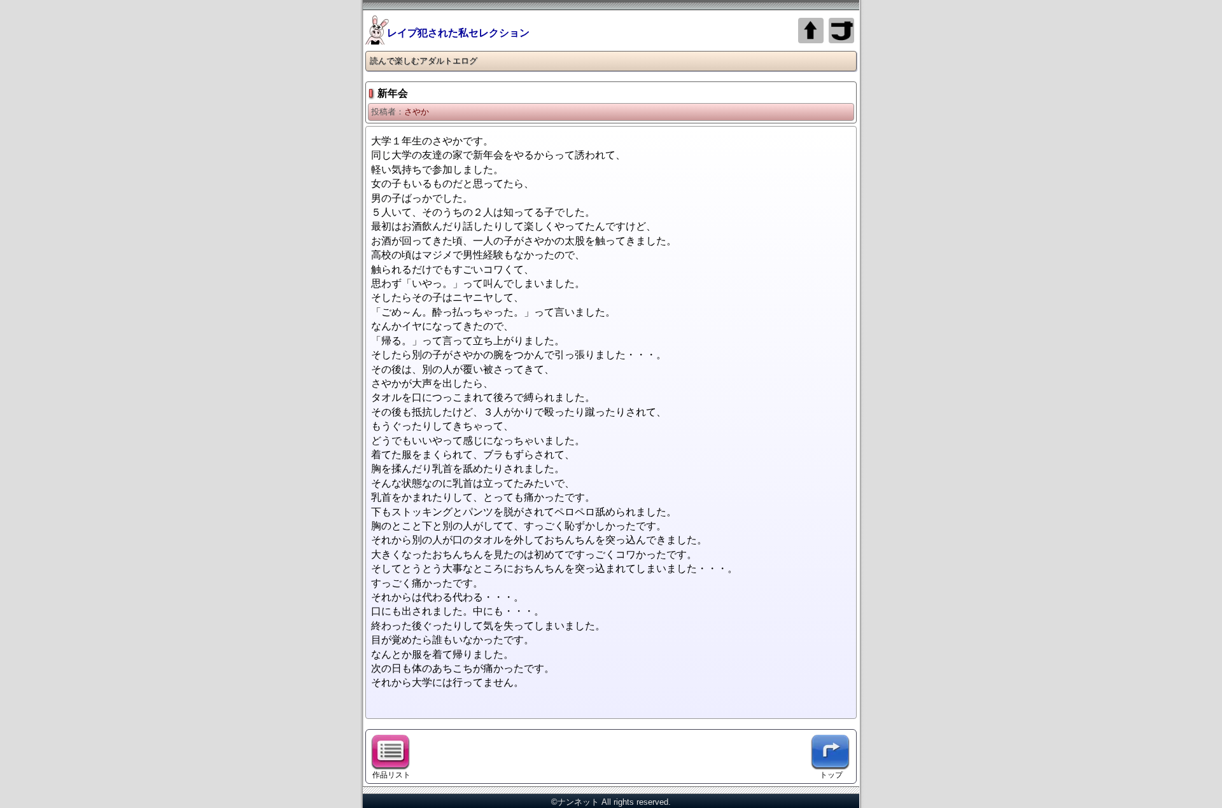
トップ (831, 774)
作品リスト (391, 774)
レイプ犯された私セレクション (458, 32)
